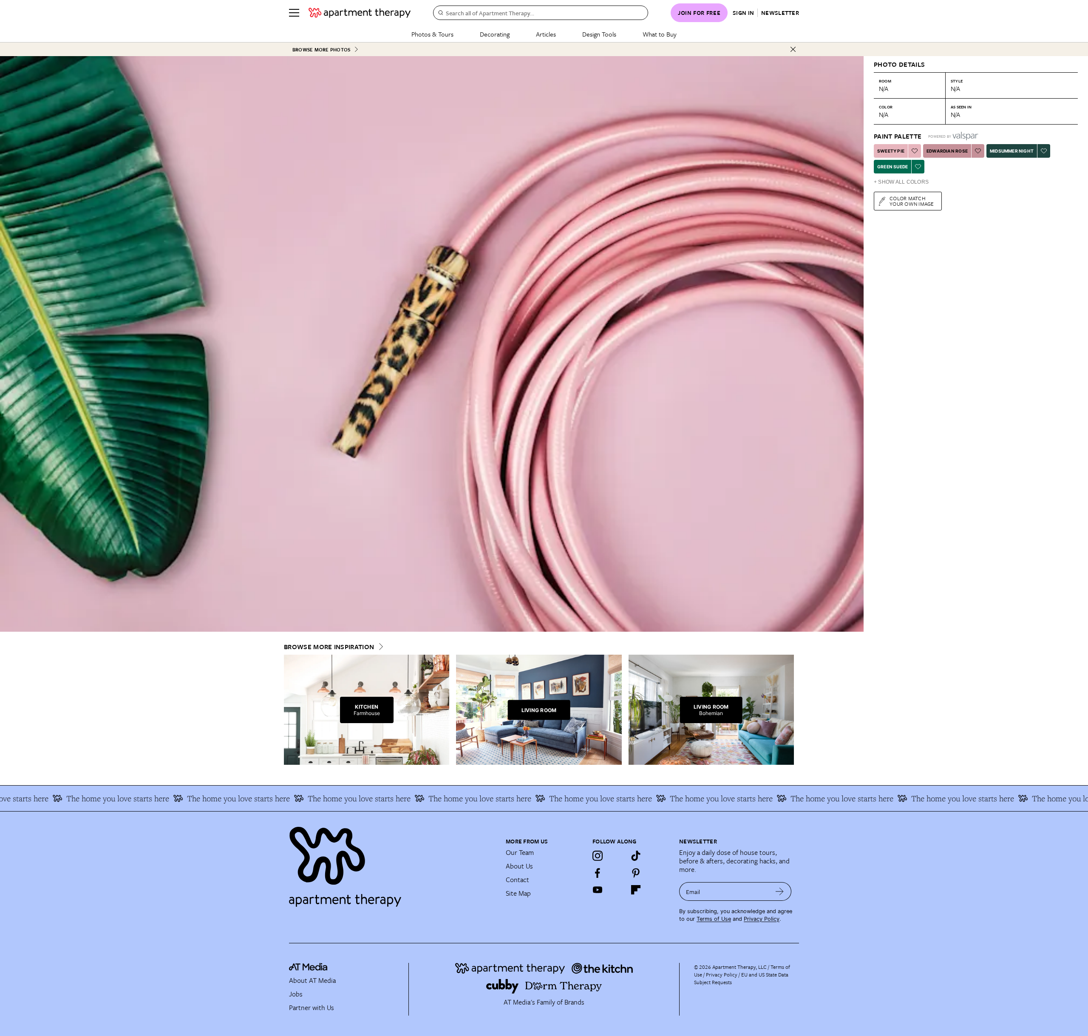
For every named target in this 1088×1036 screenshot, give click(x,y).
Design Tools (599, 34)
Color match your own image (912, 200)
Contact (517, 879)
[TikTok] (636, 856)
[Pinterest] (636, 873)
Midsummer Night (1012, 150)
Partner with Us (311, 1007)
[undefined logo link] (360, 13)
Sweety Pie (890, 150)
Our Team (520, 852)
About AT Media (312, 980)
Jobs (296, 994)
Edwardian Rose (947, 150)
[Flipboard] (636, 890)
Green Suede (892, 166)
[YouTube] (597, 890)
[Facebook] (597, 873)
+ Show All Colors (901, 182)
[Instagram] (597, 856)
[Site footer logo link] (392, 862)
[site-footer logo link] (308, 968)
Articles (546, 34)
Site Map (518, 893)
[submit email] (779, 891)
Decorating (495, 34)
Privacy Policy (761, 919)
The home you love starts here (68, 798)
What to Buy (660, 34)
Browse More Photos (321, 49)
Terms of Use (714, 919)
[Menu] (294, 13)
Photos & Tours (432, 34)
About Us (519, 866)
